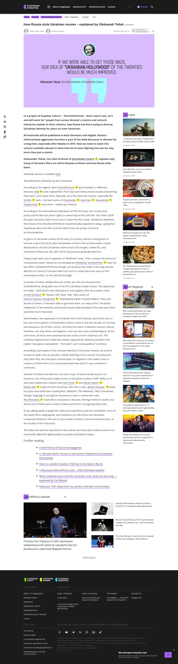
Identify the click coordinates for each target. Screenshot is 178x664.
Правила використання (36, 643)
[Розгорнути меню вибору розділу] (48, 6)
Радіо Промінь (64, 593)
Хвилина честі (79, 7)
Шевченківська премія (35, 614)
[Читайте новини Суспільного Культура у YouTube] (66, 632)
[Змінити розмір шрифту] (153, 31)
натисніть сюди (91, 648)
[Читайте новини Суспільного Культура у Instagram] (86, 632)
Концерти (136, 593)
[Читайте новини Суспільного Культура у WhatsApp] (93, 632)
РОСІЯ (27, 17)
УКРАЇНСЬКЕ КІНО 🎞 (97, 7)
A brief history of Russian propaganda (60, 447)
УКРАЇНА (35, 17)
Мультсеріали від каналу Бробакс (91, 599)
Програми (112, 593)
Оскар (27, 619)
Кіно (94, 17)
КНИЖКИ (111, 7)
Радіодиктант (31, 610)
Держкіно (28, 602)
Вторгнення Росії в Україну (51, 17)
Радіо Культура (89, 593)
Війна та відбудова (61, 7)
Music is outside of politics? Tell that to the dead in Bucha (71, 464)
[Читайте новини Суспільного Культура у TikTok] (100, 632)
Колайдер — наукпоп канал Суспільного (117, 599)
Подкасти (137, 598)
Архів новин (30, 635)
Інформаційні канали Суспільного (34, 653)
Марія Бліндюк (58, 31)
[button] (5, 116)
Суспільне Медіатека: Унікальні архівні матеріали (68, 606)
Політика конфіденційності (38, 647)
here (58, 174)
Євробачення (30, 598)
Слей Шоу (62, 598)
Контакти (28, 631)
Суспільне (90, 645)
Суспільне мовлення (34, 639)
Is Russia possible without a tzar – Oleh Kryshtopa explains (71, 470)
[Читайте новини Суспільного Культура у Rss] (80, 632)
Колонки (85, 17)
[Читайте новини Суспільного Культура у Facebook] (59, 632)
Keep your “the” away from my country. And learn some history (74, 486)
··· (129, 6)
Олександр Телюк (37, 31)
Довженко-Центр (32, 606)
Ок (168, 655)
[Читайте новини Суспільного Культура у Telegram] (73, 632)
